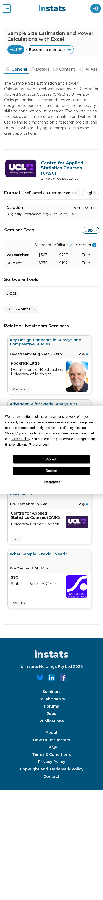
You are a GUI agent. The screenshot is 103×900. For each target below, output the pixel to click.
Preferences (51, 482)
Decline (51, 471)
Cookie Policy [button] (20, 439)
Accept (51, 459)
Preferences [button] (39, 444)
